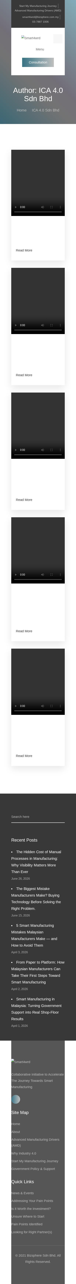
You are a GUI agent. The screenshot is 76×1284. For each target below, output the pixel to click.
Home (22, 110)
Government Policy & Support (33, 1169)
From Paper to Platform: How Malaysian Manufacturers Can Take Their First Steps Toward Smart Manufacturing (37, 972)
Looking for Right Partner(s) (31, 1232)
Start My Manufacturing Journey (34, 1161)
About (15, 1132)
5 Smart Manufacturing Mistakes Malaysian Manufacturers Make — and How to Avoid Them (34, 935)
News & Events (22, 1193)
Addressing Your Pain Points (32, 1201)
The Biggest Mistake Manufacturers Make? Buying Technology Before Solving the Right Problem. (36, 899)
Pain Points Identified (26, 1224)
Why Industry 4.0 (23, 1153)
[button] (38, 62)
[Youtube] (15, 1099)
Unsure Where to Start (27, 1216)
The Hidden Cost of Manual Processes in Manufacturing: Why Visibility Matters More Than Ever (36, 862)
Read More (24, 250)
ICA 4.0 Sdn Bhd (45, 110)
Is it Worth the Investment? (31, 1209)
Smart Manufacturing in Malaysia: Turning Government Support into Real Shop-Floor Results (36, 1009)
